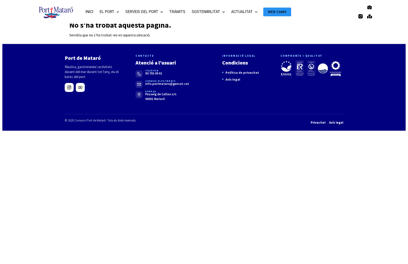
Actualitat (242, 11)
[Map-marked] (369, 16)
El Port (107, 11)
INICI (89, 11)
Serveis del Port (141, 11)
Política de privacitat (242, 72)
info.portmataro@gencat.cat (167, 84)
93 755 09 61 (153, 73)
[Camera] (369, 7)
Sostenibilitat (206, 11)
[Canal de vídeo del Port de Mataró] (80, 87)
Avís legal (232, 79)
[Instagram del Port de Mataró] (69, 87)
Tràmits (177, 11)
